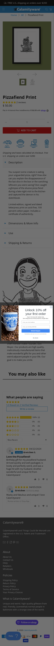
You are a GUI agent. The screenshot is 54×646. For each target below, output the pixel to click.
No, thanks (35, 338)
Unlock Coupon (35, 331)
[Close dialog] (51, 307)
